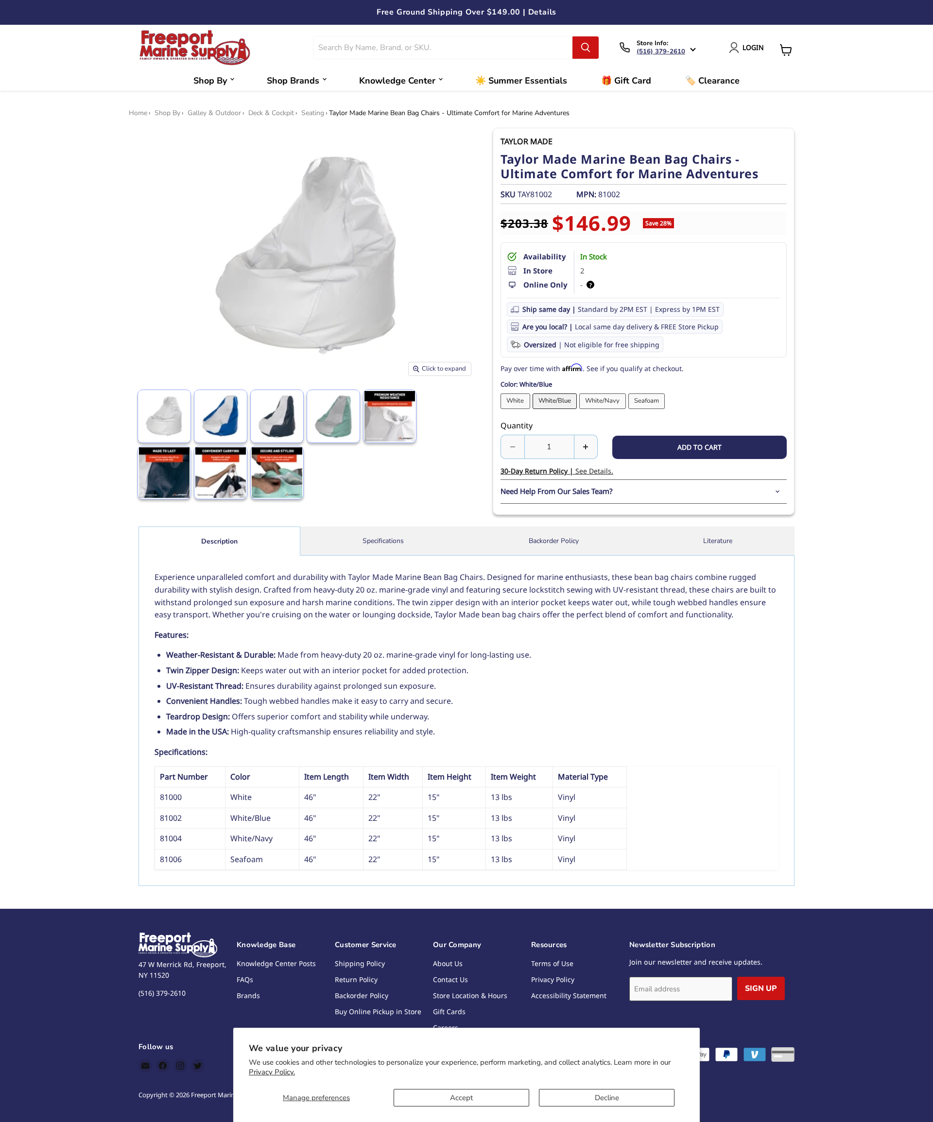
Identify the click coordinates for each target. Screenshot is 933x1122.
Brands (248, 995)
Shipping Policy (360, 963)
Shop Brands (293, 80)
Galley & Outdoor (214, 113)
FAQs (245, 979)
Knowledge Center (397, 80)
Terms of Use (552, 963)
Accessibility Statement (568, 995)
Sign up (761, 988)
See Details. (557, 471)
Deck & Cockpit (271, 113)
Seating (312, 113)
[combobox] (443, 47)
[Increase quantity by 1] (586, 447)
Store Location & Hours (470, 995)
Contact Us (450, 979)
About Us (448, 963)
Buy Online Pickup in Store (378, 1011)
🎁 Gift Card (626, 80)
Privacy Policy (552, 979)
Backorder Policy (554, 540)
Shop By (210, 80)
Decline (607, 1098)
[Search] (585, 47)
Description (219, 541)
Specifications (383, 540)
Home (138, 113)
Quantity (517, 425)
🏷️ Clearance (712, 80)
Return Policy (356, 979)
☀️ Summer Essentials (521, 80)
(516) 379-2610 (661, 51)
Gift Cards (449, 1011)
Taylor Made (527, 141)
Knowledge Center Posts (276, 963)
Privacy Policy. (272, 1072)
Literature (717, 540)
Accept (461, 1098)
